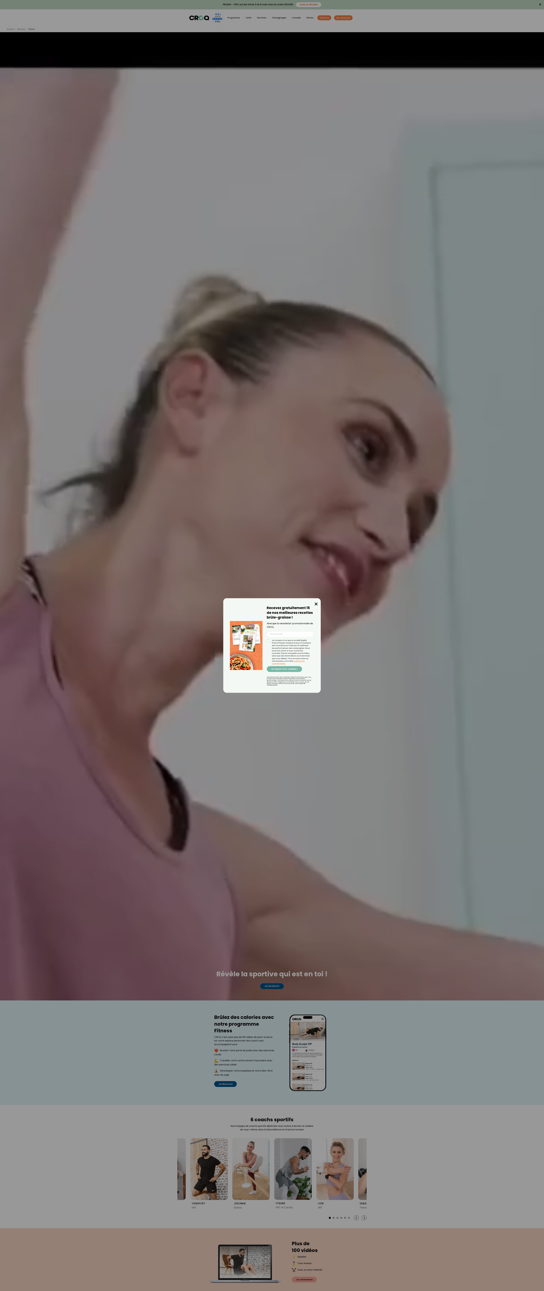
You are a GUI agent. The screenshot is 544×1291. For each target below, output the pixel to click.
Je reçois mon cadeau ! (284, 669)
